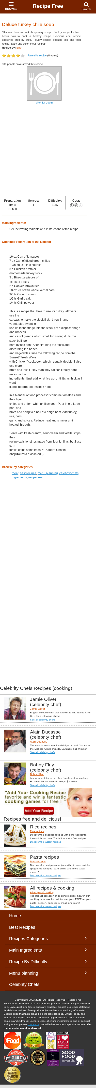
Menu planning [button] (28, 973)
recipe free (35, 477)
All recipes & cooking (42, 892)
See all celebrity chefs (42, 719)
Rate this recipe (37, 55)
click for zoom (44, 102)
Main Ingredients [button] (29, 950)
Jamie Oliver (37, 708)
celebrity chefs (69, 473)
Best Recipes (22, 927)
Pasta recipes (38, 861)
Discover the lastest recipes (45, 841)
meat (15, 473)
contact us (33, 1024)
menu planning (48, 473)
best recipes (28, 473)
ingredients (19, 477)
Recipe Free (48, 6)
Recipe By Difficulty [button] (29, 961)
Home (15, 915)
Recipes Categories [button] (28, 938)
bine (18, 47)
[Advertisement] (48, 149)
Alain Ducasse (38, 741)
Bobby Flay (37, 774)
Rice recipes (37, 831)
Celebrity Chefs (24, 984)
